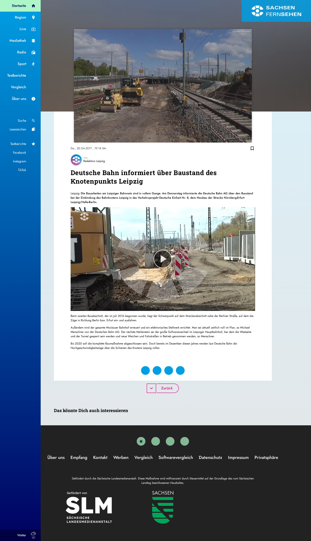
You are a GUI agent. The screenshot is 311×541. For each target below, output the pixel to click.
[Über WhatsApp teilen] (168, 370)
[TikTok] (184, 441)
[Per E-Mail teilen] (180, 370)
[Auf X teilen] (157, 370)
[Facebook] (155, 441)
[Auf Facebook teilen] (145, 370)
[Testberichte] (141, 441)
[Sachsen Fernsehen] (276, 11)
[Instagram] (170, 441)
